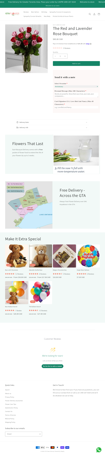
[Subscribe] (39, 434)
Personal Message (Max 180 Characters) (70, 91)
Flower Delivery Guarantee (14, 401)
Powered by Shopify (59, 451)
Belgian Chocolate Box (60, 270)
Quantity (55, 52)
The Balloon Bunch (35, 307)
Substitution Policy (11, 408)
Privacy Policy (9, 397)
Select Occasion (60, 83)
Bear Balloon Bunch (11, 307)
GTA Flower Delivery (49, 451)
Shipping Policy (10, 422)
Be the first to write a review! (52, 366)
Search (7, 390)
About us (8, 393)
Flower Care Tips (10, 404)
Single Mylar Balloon (83, 270)
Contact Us (8, 411)
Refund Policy (9, 419)
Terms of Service (10, 415)
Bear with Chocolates (11, 270)
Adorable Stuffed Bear (35, 270)
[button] (90, 14)
